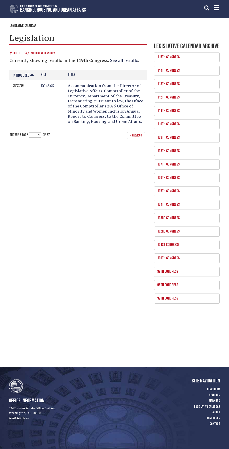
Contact (215, 424)
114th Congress (167, 69)
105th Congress (167, 189)
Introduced (21, 75)
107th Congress (167, 163)
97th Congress (166, 297)
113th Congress (167, 82)
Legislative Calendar (22, 26)
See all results (124, 60)
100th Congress (167, 256)
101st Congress (166, 243)
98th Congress (166, 283)
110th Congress (167, 122)
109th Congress (167, 136)
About (216, 412)
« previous (136, 135)
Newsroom (213, 389)
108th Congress (167, 149)
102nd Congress (167, 230)
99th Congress (166, 270)
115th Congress (167, 55)
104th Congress (167, 203)
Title (71, 74)
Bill (44, 74)
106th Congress (167, 176)
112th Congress (167, 96)
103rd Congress (167, 216)
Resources (213, 418)
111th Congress (167, 109)
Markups (214, 401)
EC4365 (47, 85)
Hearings (214, 395)
